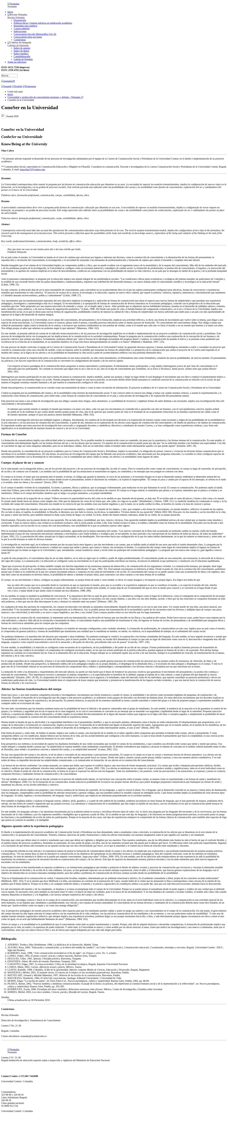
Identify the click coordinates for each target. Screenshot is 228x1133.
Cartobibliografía (22, 56)
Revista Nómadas (16, 17)
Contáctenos (20, 39)
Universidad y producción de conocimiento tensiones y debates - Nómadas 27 (45, 97)
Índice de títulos (21, 51)
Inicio (10, 12)
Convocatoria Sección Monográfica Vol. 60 (35, 34)
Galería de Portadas (23, 59)
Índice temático (21, 53)
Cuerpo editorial (21, 28)
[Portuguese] (29, 86)
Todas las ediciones (16, 62)
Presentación (20, 20)
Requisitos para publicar (25, 25)
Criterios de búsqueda (18, 45)
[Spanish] (6, 86)
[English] (17, 86)
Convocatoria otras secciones (28, 37)
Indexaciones (20, 31)
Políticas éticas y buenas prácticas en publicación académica (43, 23)
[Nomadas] (13, 3)
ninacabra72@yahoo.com (32, 169)
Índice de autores (22, 48)
